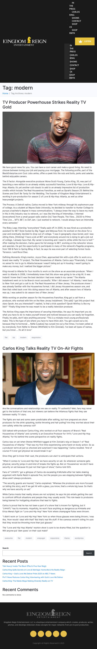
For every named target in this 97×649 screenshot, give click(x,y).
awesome (9, 538)
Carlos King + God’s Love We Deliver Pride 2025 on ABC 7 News (29, 573)
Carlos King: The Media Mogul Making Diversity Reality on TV (28, 581)
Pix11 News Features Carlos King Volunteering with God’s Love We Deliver (33, 577)
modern (23, 337)
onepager (41, 538)
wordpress (79, 538)
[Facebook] (48, 634)
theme (67, 538)
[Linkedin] (63, 634)
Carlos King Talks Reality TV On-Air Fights (43, 348)
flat (6, 337)
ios (14, 337)
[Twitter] (56, 634)
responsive (36, 337)
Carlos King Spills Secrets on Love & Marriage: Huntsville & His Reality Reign (34, 570)
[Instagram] (41, 634)
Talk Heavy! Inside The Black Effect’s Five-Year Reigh (24, 566)
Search (6, 548)
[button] (67, 38)
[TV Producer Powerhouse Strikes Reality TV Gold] (48, 137)
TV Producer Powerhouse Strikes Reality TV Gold (44, 104)
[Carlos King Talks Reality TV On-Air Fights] (48, 378)
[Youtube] (33, 634)
